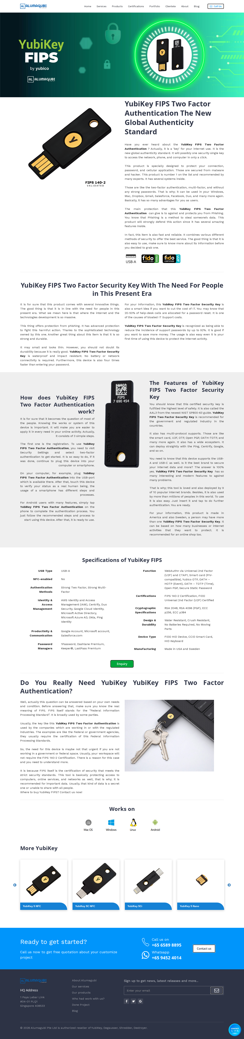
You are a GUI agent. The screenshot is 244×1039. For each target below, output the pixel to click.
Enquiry (122, 664)
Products (117, 6)
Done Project (80, 1004)
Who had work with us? (88, 998)
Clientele (170, 6)
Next (229, 885)
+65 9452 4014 (166, 958)
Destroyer (140, 1028)
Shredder (125, 1028)
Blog (196, 6)
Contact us (67, 792)
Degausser (110, 1028)
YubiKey (96, 1028)
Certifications (136, 6)
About (184, 6)
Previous (15, 885)
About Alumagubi (84, 980)
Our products (81, 992)
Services (101, 6)
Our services (80, 986)
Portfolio (154, 6)
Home (87, 6)
